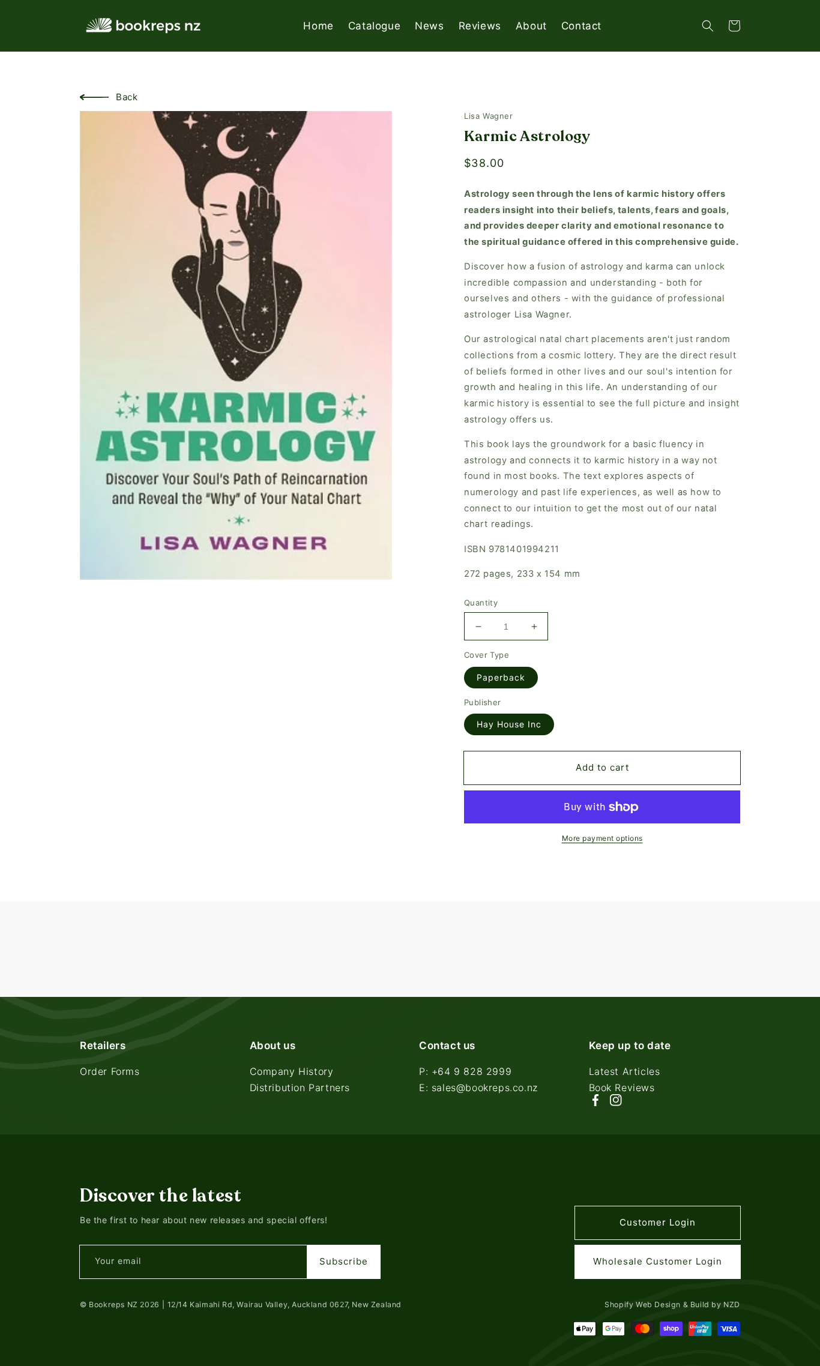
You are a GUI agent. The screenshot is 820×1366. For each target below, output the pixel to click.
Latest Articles (624, 1072)
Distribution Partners (300, 1088)
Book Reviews (622, 1088)
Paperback (501, 677)
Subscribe (343, 1261)
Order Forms (110, 1072)
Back (126, 97)
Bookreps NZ (113, 1304)
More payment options (602, 838)
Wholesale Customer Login (657, 1261)
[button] (708, 26)
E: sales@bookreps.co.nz (478, 1088)
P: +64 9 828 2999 (465, 1072)
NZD (731, 1304)
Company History (292, 1072)
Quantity (481, 602)
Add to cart (602, 767)
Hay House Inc (509, 724)
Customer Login (658, 1222)
